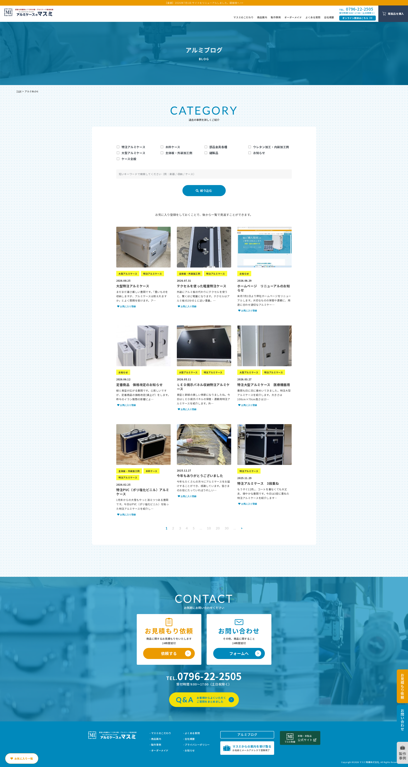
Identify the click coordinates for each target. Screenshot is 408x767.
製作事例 (276, 17)
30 (227, 528)
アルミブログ (247, 734)
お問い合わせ (402, 720)
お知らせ (190, 750)
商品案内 (262, 17)
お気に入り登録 (128, 306)
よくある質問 (312, 17)
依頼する (169, 653)
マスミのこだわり (243, 17)
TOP (19, 91)
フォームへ (239, 653)
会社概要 (329, 17)
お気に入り (23, 758)
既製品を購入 (396, 14)
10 (209, 528)
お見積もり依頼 (402, 686)
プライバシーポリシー (197, 744)
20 (218, 528)
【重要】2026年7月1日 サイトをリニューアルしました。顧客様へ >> (204, 2)
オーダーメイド (293, 17)
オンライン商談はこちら (355, 18)
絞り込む (204, 190)
